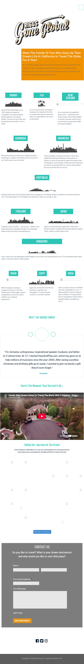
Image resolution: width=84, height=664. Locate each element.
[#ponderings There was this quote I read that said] (62, 508)
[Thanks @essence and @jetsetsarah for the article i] (35, 508)
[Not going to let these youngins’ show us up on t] (49, 522)
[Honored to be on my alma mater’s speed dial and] (21, 508)
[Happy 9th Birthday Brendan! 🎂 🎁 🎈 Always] (21, 494)
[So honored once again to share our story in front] (49, 480)
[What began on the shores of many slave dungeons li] (21, 466)
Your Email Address (22, 579)
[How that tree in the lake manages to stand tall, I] (76, 494)
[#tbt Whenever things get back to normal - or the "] (49, 466)
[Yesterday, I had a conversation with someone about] (76, 466)
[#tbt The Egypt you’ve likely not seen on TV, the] (7, 522)
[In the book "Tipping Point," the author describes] (35, 466)
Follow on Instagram (43, 532)
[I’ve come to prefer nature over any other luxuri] (35, 522)
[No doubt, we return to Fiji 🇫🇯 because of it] (7, 494)
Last (42, 573)
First (15, 573)
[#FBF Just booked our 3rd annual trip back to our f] (49, 508)
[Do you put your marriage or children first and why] (49, 494)
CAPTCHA (17, 613)
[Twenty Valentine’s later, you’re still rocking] (35, 480)
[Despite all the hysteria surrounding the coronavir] (21, 480)
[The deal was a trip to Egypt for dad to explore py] (62, 522)
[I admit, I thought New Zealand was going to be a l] (35, 494)
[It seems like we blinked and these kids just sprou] (62, 494)
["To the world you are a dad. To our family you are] (7, 466)
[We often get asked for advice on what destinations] (21, 522)
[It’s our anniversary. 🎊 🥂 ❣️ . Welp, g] (7, 480)
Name (15, 565)
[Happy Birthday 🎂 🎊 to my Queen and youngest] (62, 480)
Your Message (19, 589)
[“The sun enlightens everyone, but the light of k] (76, 522)
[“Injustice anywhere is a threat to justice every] (62, 466)
